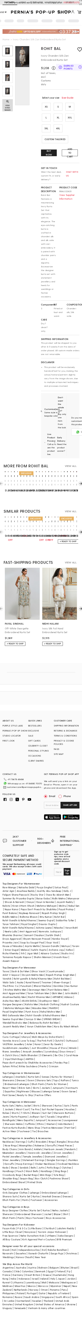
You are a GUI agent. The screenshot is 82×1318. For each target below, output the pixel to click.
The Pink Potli (44, 1040)
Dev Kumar (71, 986)
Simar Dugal (12, 949)
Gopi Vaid (52, 942)
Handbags (8, 1171)
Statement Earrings (33, 1160)
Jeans (6, 1116)
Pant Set (70, 1127)
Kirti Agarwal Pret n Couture (38, 1239)
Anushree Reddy (26, 891)
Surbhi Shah (53, 935)
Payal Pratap (66, 909)
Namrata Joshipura (50, 931)
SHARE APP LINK (70, 805)
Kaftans (65, 1080)
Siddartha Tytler (65, 920)
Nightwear (23, 1091)
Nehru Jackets (60, 1210)
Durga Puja (57, 1253)
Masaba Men (39, 1008)
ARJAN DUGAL (29, 1000)
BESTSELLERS (35, 725)
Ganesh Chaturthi (38, 1253)
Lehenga (35, 1192)
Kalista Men (31, 1004)
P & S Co (22, 1228)
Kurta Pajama (19, 1116)
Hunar (37, 1044)
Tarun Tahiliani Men (38, 993)
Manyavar (73, 898)
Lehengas (8, 1076)
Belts (33, 1167)
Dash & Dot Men (20, 971)
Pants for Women (56, 1084)
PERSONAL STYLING (38, 750)
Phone (67, 796)
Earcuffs (51, 1145)
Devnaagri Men (37, 989)
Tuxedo (51, 1116)
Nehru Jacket (23, 1105)
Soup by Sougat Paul (32, 942)
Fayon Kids (9, 1228)
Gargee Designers (13, 1004)
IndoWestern (65, 1124)
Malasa (25, 949)
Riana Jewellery (12, 1051)
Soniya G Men (33, 1019)
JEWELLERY (36, 2)
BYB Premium (64, 1239)
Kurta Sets (34, 1076)
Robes (6, 1112)
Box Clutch (41, 1178)
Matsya (65, 946)
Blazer (57, 1214)
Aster (29, 1044)
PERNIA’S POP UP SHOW (15, 730)
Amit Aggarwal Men (14, 993)
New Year (40, 1257)
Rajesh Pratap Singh (53, 913)
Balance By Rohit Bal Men (44, 1022)
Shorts (15, 1112)
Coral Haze (72, 1055)
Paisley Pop (61, 1062)
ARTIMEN (57, 997)
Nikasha (58, 927)
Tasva (6, 971)
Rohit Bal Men (62, 978)
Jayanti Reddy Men (14, 1026)
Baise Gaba (43, 898)
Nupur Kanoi (12, 909)
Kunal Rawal (33, 982)
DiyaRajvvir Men (48, 1000)
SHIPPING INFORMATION (66, 725)
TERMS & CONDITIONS (65, 735)
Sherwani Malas (14, 1124)
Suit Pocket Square (52, 1109)
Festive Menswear (52, 1127)
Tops (56, 1080)
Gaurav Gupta (47, 924)
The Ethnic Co (10, 986)
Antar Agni (9, 891)
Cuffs (31, 1141)
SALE (30, 735)
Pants (75, 1105)
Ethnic (40, 1124)
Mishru (62, 905)
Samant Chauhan (34, 935)
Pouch (19, 1171)
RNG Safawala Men (13, 1015)
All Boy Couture (11, 1239)
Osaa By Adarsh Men (58, 894)
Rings (52, 1141)
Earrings (21, 1141)
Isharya (25, 1036)
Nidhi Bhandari (29, 1055)
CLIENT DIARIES (36, 760)
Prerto (43, 1066)
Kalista (6, 905)
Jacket (48, 1214)
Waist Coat (22, 1109)
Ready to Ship (25, 1095)
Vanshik (7, 978)
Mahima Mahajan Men (17, 1008)
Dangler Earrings (56, 1160)
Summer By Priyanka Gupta (18, 898)
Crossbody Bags (12, 1175)
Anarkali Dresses (51, 1196)
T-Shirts (25, 1112)
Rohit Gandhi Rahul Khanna (18, 927)
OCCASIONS (34, 755)
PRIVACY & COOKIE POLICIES (64, 742)
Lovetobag (51, 1051)
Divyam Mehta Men (33, 974)
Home (6, 39)
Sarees (45, 1076)
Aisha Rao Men (11, 1000)
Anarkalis (20, 1076)
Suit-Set (46, 1112)
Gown (30, 1080)
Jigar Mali (32, 953)
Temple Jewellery (32, 1156)
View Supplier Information (67, 197)
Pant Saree (9, 1095)
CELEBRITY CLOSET (38, 745)
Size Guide (67, 97)
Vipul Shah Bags (14, 1059)
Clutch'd (59, 1040)
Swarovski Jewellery (40, 1152)
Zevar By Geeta (52, 1044)
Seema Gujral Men (13, 1019)
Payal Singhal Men (13, 1011)
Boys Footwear (35, 1218)
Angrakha (62, 1116)
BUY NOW (49, 153)
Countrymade (55, 971)
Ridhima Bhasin (29, 916)
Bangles (61, 1141)
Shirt (65, 1214)
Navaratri (8, 1253)
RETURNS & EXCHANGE (65, 730)
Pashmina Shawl (59, 1178)
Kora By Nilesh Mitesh (66, 1026)
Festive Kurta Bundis (14, 1127)
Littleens (51, 1235)
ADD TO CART (70, 153)
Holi (14, 1249)
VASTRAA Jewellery (13, 1044)
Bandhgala (9, 1120)
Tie (34, 1131)
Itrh (23, 953)
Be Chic (59, 1055)
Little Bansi (35, 1228)
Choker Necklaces (45, 1163)
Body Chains (10, 1149)
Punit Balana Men (58, 989)
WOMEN (10, 2)
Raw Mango (9, 887)
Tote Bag (58, 1175)
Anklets (38, 1149)
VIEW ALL (71, 465)
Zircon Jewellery (63, 1152)
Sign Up (67, 871)
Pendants (70, 1149)
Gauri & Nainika (45, 902)
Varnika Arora (11, 1040)
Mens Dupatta (25, 1120)
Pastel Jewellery (12, 1156)
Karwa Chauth (24, 1257)
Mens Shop (34, 1127)
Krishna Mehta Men (15, 989)
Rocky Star (37, 894)
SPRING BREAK (52, 1019)
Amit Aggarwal (28, 931)
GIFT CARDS (34, 740)
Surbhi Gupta (38, 949)
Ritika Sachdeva (28, 1066)
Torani (75, 946)
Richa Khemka (11, 953)
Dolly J (67, 891)
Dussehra (21, 1253)
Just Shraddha (39, 1048)
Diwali (6, 1249)
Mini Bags (45, 1175)
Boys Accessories (56, 1218)
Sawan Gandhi (50, 946)
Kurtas (58, 1105)
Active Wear (9, 1131)
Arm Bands (25, 1149)
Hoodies (70, 1109)
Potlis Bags (53, 1167)
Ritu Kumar (46, 916)
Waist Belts (31, 1171)
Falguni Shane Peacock (16, 894)
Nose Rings (11, 1145)
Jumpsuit (40, 1120)
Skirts (36, 1087)
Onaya (30, 902)
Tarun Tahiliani (11, 924)
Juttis (41, 1167)
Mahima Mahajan (47, 905)
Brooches (43, 1131)
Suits (67, 1105)
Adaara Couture (50, 953)
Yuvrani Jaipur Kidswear (52, 1232)
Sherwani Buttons (63, 1112)
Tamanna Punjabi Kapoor (17, 957)
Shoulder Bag (10, 1178)
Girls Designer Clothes (15, 1192)
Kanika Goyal (60, 938)
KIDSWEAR (54, 2)
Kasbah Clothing (49, 1004)
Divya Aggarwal (12, 938)
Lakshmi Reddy (65, 1228)
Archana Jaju (56, 949)
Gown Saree (68, 1091)
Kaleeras (39, 1145)
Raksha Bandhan (57, 1249)
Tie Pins (35, 1109)
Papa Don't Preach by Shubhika (39, 909)
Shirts (36, 1105)
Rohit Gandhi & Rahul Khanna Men (45, 1015)
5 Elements (46, 1055)
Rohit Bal (51, 48)
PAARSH (53, 1008)
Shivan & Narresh (14, 902)
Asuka (20, 982)
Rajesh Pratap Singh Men (60, 974)
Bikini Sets (24, 1087)
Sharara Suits (10, 1196)
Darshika (58, 986)
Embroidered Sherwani (28, 1214)
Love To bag (28, 1040)
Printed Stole (34, 1182)
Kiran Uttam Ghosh (23, 905)
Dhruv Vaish (38, 971)
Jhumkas (73, 1160)
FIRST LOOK (9, 740)
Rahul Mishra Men (50, 1011)
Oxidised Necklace (68, 1163)
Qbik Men (57, 993)
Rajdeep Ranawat (29, 913)
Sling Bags (60, 1171)
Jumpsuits (58, 1087)
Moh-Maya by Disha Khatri (47, 1036)
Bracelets (41, 1141)
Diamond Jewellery (56, 1156)
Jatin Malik (71, 993)
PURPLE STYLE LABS (13, 725)
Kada (6, 1167)
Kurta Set (25, 1196)
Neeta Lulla (11, 931)
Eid (44, 1249)
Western (51, 1124)
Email (52, 796)
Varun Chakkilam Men (39, 1026)
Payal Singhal (29, 924)
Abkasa (68, 997)
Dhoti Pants (38, 1084)
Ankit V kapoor (11, 974)
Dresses (21, 1080)
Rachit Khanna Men (39, 997)
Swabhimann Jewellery (16, 1048)
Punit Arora (31, 1011)
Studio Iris (67, 953)
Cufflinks (30, 1124)
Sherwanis (9, 1080)
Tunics (75, 1080)
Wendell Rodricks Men (15, 1022)
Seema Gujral (46, 920)
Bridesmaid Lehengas (17, 1084)
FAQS (57, 749)
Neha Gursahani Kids (32, 1235)
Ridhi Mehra (59, 898)
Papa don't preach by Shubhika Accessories (28, 1062)
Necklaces (8, 1141)
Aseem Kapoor (11, 960)
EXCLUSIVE (33, 730)
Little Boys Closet (12, 1232)
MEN (22, 2)
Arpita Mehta (32, 946)
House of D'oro (58, 1048)
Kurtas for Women (62, 1076)
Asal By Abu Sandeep (49, 891)
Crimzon (53, 1066)
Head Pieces (65, 1145)
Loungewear (70, 1120)
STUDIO (70, 2)
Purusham (26, 986)
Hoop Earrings (24, 1163)
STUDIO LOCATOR (12, 735)
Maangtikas (26, 1145)
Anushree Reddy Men (14, 997)
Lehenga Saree (50, 1091)
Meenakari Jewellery (14, 1152)
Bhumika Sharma (12, 935)
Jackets (45, 1087)
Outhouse (71, 1040)
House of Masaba (13, 946)
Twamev (46, 982)
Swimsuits (72, 1087)
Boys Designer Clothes (15, 1210)
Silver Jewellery (11, 1160)
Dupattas (10, 1091)
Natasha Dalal (26, 887)
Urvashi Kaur (60, 957)
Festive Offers (43, 1095)
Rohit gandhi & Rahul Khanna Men (33, 978)
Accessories (54, 1120)
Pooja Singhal (44, 887)
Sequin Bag (26, 1178)
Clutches (66, 1167)
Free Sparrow (10, 1235)
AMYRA (29, 1059)
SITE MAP (58, 754)
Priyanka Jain (10, 942)
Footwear (24, 1131)
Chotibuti (49, 1228)
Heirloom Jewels (53, 1149)
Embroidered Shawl (14, 1182)
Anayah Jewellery (33, 1051)
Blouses (36, 1091)
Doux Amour (67, 1051)
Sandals (24, 1167)
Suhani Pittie (10, 1066)
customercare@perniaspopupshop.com (25, 787)
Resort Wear (10, 1087)
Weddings (8, 1257)
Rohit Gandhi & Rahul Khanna (19, 920)
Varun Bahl (71, 927)
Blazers (36, 1112)
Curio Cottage (11, 1036)
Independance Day (29, 1249)
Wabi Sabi (9, 982)
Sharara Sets (43, 1080)
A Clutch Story (11, 1055)
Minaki (73, 1048)
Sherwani (47, 1105)
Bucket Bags (31, 1175)
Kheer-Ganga (61, 982)
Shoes (14, 1167)
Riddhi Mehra (10, 916)
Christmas (71, 1253)
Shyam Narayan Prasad (36, 938)
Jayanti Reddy (64, 902)
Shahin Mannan (42, 957)
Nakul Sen (73, 905)
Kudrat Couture (70, 1004)
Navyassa (30, 1232)
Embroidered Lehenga (54, 1192)
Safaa (69, 949)
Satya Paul (60, 887)
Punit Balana (10, 913)
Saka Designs (65, 1235)
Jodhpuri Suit (37, 1116)
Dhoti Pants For (11, 1200)
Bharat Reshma (42, 986)
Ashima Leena (44, 927)
